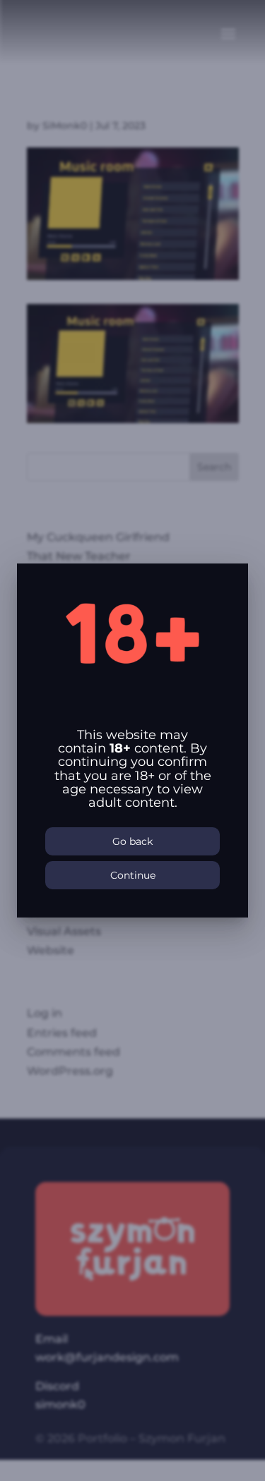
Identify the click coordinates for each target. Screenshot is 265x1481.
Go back (132, 841)
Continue (132, 875)
